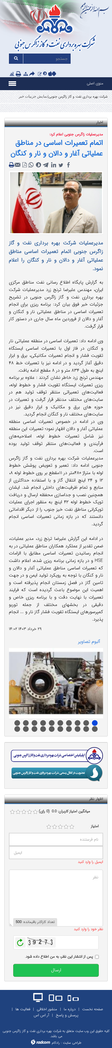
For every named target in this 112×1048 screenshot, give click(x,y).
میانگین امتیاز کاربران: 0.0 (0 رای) (64, 811)
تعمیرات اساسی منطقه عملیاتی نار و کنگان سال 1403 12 (95, 723)
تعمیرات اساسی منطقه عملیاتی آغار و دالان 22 (77, 729)
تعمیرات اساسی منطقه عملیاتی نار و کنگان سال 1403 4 (26, 723)
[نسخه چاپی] (19, 74)
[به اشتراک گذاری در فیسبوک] (68, 165)
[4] (66, 826)
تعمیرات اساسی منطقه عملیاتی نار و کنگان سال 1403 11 (86, 723)
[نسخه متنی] (12, 165)
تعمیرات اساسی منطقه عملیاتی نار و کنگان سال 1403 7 (52, 723)
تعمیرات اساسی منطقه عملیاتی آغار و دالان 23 (86, 729)
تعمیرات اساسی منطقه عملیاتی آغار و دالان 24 (95, 729)
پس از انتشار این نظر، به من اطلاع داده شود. (59, 957)
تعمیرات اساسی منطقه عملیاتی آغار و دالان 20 (60, 729)
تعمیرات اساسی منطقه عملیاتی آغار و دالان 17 (34, 729)
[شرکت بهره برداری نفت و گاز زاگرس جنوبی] (56, 28)
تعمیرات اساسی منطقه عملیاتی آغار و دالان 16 (26, 729)
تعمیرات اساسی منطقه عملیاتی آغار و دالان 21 (69, 729)
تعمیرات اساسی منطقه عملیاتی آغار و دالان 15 (17, 729)
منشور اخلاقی (47, 1009)
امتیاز (95, 826)
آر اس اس (41, 1015)
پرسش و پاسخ (67, 1015)
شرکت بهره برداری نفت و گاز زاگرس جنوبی (78, 96)
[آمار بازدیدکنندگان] (12, 74)
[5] (71, 826)
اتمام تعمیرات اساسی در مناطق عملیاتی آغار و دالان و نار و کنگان (57, 148)
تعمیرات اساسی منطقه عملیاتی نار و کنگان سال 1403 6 (43, 723)
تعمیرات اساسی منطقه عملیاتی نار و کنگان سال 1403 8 (60, 723)
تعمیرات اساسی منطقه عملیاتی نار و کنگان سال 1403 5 (34, 723)
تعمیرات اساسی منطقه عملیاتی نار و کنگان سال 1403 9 (69, 723)
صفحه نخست (92, 1009)
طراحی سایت (72, 1042)
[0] (12, 812)
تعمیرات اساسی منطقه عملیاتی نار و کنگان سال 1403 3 (17, 723)
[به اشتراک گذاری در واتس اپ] (31, 165)
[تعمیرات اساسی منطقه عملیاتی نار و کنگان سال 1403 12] (56, 683)
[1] (48, 826)
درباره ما (70, 1009)
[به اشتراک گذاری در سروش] (38, 165)
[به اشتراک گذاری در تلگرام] (46, 165)
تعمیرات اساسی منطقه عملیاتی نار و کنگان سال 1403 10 (77, 723)
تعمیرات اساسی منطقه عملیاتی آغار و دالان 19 (52, 729)
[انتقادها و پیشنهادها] (40, 74)
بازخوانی (20, 941)
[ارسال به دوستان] (33, 74)
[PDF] (24, 165)
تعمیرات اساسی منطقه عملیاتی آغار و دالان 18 (43, 729)
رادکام (56, 1042)
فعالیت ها (23, 1009)
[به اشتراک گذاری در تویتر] (60, 165)
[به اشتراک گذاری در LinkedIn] (53, 165)
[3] (60, 826)
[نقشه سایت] (26, 74)
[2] (54, 826)
